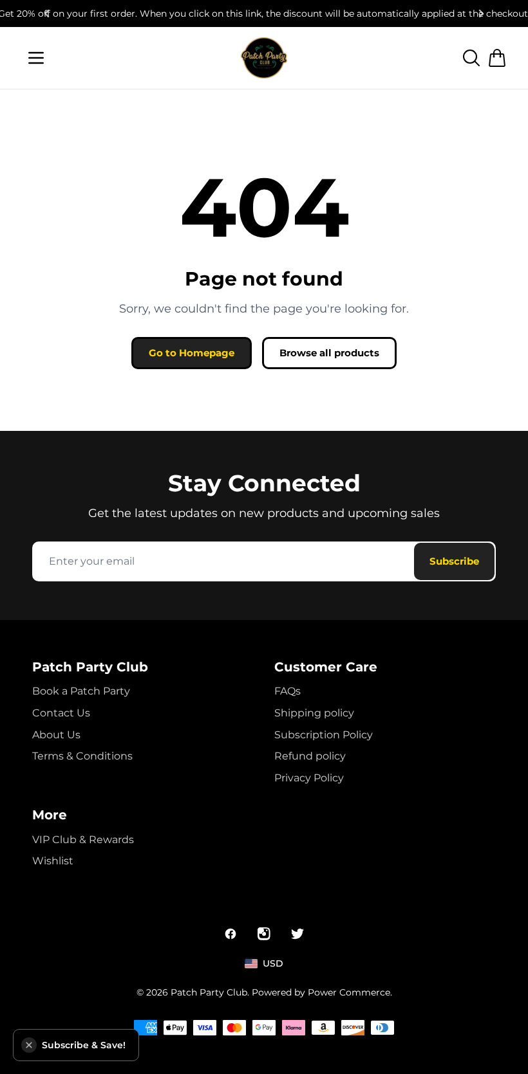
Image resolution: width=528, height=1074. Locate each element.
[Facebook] (230, 934)
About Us (56, 735)
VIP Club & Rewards (83, 839)
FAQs (287, 691)
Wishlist (52, 861)
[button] (29, 1045)
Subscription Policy (323, 735)
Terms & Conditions (82, 756)
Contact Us (61, 713)
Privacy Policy (309, 778)
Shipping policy (314, 713)
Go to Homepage (191, 353)
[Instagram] (264, 934)
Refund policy (310, 756)
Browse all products (329, 353)
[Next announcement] (481, 13)
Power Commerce (349, 992)
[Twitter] (297, 934)
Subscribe (454, 561)
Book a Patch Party (81, 691)
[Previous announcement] (46, 13)
